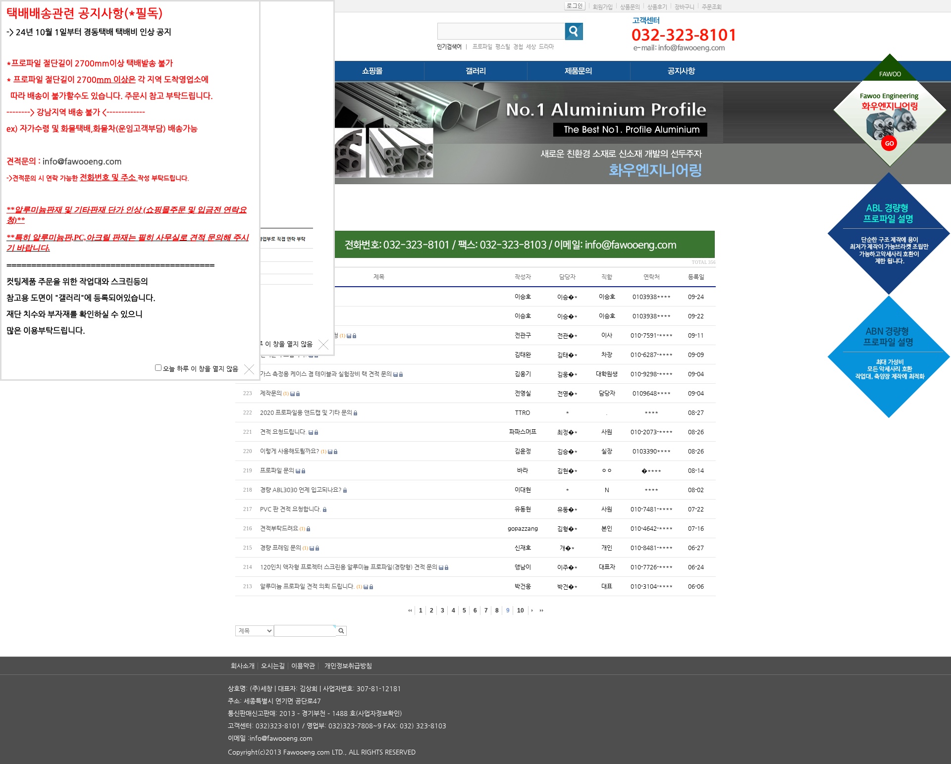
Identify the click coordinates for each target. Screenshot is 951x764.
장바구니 (684, 7)
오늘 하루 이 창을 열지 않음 (275, 344)
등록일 (696, 276)
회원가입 (603, 7)
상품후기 (657, 7)
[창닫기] (323, 345)
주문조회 (712, 7)
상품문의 (630, 7)
